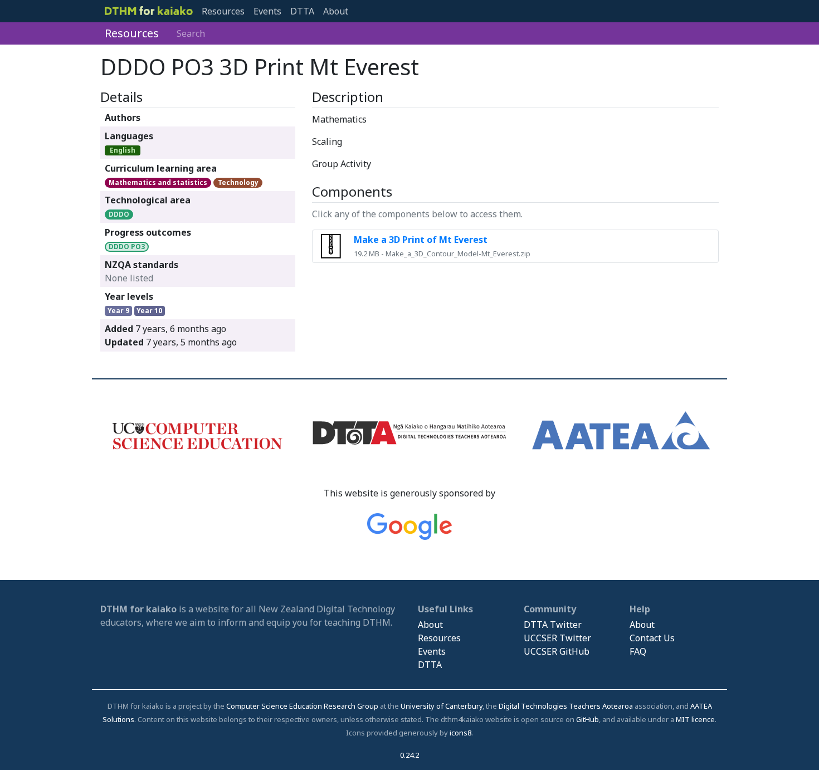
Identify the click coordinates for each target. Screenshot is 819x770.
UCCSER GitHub (556, 651)
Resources (223, 11)
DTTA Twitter (553, 624)
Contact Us (652, 638)
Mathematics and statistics (158, 182)
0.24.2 (409, 755)
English (122, 150)
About (335, 11)
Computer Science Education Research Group (302, 706)
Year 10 (149, 310)
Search (191, 33)
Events (267, 11)
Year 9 (118, 310)
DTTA (302, 11)
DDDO (119, 214)
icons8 (460, 733)
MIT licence (695, 719)
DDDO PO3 (127, 246)
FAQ (638, 651)
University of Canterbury (441, 706)
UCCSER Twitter (557, 638)
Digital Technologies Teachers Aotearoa (566, 706)
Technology (238, 182)
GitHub (587, 719)
